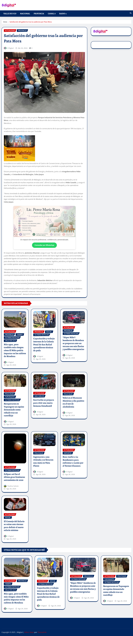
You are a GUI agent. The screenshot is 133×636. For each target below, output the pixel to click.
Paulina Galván (13, 486)
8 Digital (10, 48)
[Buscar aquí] (130, 13)
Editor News (29, 632)
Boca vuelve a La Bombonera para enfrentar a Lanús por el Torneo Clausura (73, 461)
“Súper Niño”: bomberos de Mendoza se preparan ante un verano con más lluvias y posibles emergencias (73, 343)
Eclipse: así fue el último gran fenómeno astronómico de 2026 (14, 477)
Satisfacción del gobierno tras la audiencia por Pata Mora (31, 22)
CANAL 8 (51, 13)
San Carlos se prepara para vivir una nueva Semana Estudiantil (43, 402)
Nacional (25, 13)
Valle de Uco (9, 13)
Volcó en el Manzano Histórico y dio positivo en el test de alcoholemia (73, 402)
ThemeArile (42, 632)
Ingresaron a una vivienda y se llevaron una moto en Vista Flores (43, 461)
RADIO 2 (62, 13)
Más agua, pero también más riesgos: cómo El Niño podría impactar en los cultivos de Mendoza (15, 350)
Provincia (39, 13)
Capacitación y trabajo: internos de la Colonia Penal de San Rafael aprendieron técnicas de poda (44, 344)
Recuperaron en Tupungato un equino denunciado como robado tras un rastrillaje (14, 409)
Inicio (5, 22)
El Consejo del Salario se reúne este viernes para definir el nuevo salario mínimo (14, 526)
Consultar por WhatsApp (44, 245)
